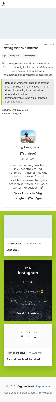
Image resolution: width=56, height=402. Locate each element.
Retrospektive (17, 353)
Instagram (14, 56)
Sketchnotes (29, 56)
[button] (52, 4)
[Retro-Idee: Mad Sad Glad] (28, 336)
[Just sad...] (28, 226)
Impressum (43, 386)
